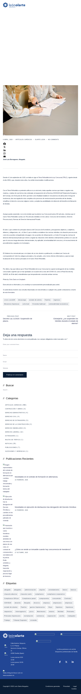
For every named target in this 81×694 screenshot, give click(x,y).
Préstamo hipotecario (12, 616)
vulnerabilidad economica (58, 304)
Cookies (74, 689)
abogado (7, 590)
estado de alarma (10, 607)
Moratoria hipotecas (11, 304)
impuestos (8, 611)
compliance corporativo (56, 594)
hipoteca (59, 607)
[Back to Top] (77, 691)
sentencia (40, 616)
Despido (27, 603)
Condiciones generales (53, 686)
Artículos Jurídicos (24, 139)
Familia (47, 300)
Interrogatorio (21, 611)
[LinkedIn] (40, 150)
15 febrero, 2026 (21, 480)
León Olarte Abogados (21, 686)
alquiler (42, 590)
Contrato (68, 598)
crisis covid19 (9, 300)
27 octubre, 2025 (21, 552)
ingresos (57, 300)
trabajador (71, 616)
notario (51, 611)
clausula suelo (26, 594)
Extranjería (10, 436)
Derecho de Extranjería (15, 420)
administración (30, 590)
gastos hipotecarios (37, 607)
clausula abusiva (10, 594)
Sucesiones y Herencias (15, 451)
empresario (57, 603)
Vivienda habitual (39, 304)
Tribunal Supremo (20, 620)
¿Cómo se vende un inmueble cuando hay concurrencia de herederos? (43, 549)
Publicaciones (11, 447)
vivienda (33, 620)
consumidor (56, 598)
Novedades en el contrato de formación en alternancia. (36, 477)
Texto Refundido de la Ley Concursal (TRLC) (53, 177)
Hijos (50, 607)
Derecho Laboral (12, 432)
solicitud (26, 304)
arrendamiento (54, 590)
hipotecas (69, 607)
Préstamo (70, 611)
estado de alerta (35, 300)
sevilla (61, 616)
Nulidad (60, 611)
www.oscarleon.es (8, 675)
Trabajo (7, 620)
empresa (46, 603)
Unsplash (22, 279)
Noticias (8, 443)
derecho (18, 603)
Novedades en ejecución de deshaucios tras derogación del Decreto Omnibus (45, 507)
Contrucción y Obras (14, 409)
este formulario (10, 292)
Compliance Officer (11, 598)
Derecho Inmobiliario (14, 428)
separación (52, 616)
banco (65, 590)
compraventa (44, 598)
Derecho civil (10, 416)
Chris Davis (13, 279)
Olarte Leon (40, 139)
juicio (31, 611)
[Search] (76, 389)
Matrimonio (41, 611)
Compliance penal (29, 598)
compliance (39, 594)
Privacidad (66, 686)
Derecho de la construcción (17, 424)
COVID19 (7, 603)
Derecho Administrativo (15, 412)
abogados (17, 590)
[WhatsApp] (40, 153)
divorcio (37, 603)
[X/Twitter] (66, 662)
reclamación (28, 616)
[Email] (40, 156)
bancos (73, 590)
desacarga (22, 300)
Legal (75, 686)
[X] (40, 147)
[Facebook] (40, 143)
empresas (68, 603)
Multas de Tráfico (12, 439)
